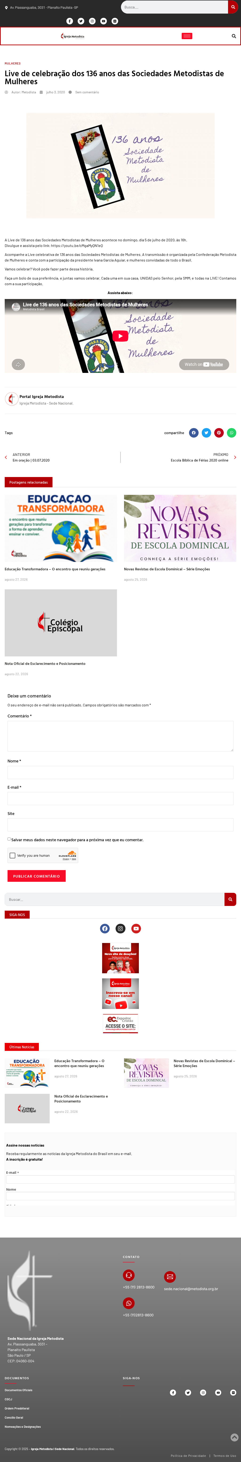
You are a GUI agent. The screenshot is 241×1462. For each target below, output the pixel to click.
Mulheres (13, 63)
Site (11, 813)
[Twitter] (81, 21)
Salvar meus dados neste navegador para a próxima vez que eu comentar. (77, 840)
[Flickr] (115, 21)
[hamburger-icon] (187, 36)
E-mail (14, 787)
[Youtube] (103, 21)
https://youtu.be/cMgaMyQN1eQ (77, 245)
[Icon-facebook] (69, 21)
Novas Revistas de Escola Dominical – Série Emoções (167, 569)
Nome (14, 761)
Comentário (20, 716)
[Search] (233, 7)
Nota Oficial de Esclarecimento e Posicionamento (45, 663)
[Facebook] (105, 928)
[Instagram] (92, 21)
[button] (234, 36)
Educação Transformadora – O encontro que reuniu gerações (55, 569)
